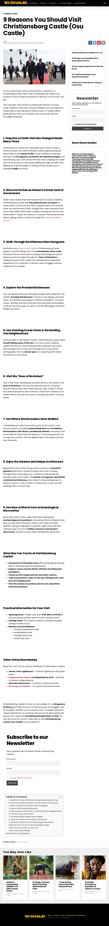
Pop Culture (30, 3)
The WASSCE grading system (85, 162)
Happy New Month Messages (85, 169)
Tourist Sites (65, 3)
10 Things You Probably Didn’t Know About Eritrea (85, 59)
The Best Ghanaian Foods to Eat (86, 166)
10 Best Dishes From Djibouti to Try (87, 52)
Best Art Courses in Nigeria (84, 157)
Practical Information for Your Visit (23, 828)
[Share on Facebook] (90, 43)
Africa (18, 842)
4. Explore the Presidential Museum (23, 808)
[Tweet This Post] (95, 43)
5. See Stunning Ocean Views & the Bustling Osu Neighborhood (35, 811)
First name (11, 759)
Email (9, 768)
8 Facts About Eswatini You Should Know (87, 67)
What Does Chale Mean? (83, 154)
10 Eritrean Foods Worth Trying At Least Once (87, 83)
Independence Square (20, 677)
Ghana (24, 842)
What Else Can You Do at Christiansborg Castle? (29, 825)
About (50, 915)
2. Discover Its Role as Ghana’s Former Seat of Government (33, 803)
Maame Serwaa (17, 43)
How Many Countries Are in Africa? (87, 164)
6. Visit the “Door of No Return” (21, 814)
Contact (56, 915)
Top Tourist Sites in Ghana (84, 155)
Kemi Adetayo (63, 889)
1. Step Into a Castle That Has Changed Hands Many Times (33, 800)
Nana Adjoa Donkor (91, 891)
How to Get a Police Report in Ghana (85, 172)
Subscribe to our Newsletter (18, 833)
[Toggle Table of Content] (59, 797)
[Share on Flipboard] (99, 43)
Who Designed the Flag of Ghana (87, 167)
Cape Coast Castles (27, 248)
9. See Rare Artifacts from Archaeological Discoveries (31, 822)
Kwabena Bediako (38, 891)
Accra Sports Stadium (20, 686)
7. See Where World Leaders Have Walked (26, 817)
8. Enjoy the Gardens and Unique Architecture (28, 819)
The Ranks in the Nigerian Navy (86, 161)
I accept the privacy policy (21, 778)
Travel (52, 3)
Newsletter (80, 3)
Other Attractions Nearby (19, 830)
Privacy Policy (71, 915)
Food (43, 3)
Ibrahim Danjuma (12, 894)
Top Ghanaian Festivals (82, 159)
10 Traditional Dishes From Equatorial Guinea (84, 75)
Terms (62, 915)
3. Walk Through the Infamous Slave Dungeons (28, 806)
